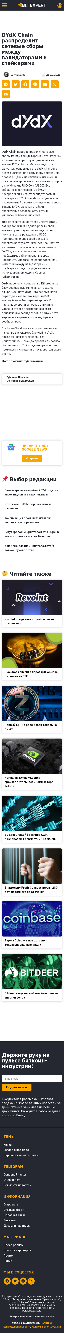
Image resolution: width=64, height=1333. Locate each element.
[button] (32, 458)
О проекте (11, 1204)
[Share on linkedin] (45, 84)
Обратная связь (14, 1215)
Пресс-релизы (13, 1245)
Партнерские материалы (21, 1155)
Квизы (8, 1144)
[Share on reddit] (35, 84)
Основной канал (15, 1174)
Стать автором (14, 1209)
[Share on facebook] (25, 84)
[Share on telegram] (6, 84)
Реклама (10, 1220)
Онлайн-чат (12, 1180)
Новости (23, 377)
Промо (8, 1255)
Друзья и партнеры (17, 1225)
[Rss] (31, 1281)
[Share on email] (6, 94)
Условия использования (46, 1326)
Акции (8, 1261)
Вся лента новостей (17, 1185)
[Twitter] (15, 1281)
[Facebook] (23, 1281)
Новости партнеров (17, 1250)
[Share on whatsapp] (55, 84)
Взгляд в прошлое (16, 1150)
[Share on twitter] (16, 84)
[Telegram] (7, 1281)
